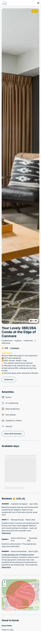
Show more (6, 533)
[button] (4, 582)
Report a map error (33, 609)
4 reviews (14, 348)
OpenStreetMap (22, 609)
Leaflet (14, 609)
